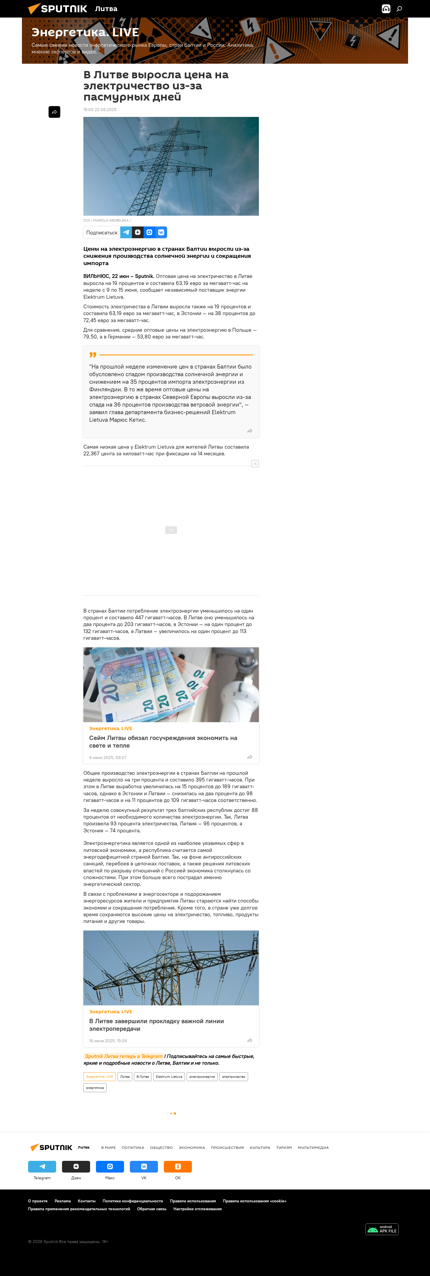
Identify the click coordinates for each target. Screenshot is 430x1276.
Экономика (192, 1147)
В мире (108, 1147)
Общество (161, 1147)
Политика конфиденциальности (133, 1201)
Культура (260, 1147)
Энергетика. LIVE (110, 728)
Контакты (87, 1201)
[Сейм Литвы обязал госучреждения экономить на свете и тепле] (171, 684)
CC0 (86, 220)
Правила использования (193, 1201)
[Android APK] (382, 1230)
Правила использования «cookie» (254, 1201)
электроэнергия (202, 1076)
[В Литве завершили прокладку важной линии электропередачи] (171, 968)
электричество (233, 1076)
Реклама (63, 1201)
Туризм (284, 1147)
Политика (133, 1147)
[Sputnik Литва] (60, 16)
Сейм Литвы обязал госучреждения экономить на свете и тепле (163, 741)
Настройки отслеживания (197, 1208)
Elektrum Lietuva (169, 1076)
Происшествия (227, 1147)
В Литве (143, 1076)
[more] (250, 431)
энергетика (95, 1087)
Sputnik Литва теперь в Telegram (123, 1056)
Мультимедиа (313, 1147)
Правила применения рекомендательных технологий (79, 1208)
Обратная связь (151, 1208)
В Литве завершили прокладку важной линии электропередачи (156, 1024)
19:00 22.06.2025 (99, 109)
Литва (125, 1076)
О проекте (38, 1201)
